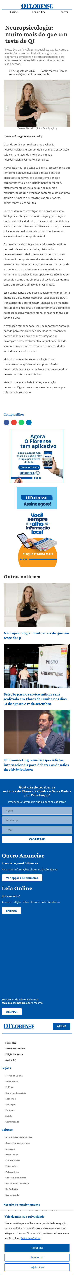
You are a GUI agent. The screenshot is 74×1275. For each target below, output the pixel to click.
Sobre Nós (10, 1042)
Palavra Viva (12, 1171)
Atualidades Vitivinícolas (18, 1137)
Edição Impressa (14, 1054)
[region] (37, 1243)
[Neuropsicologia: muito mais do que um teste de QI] (37, 605)
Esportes (10, 1110)
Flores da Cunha (14, 1075)
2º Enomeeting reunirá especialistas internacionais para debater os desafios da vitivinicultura (36, 765)
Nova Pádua (11, 1081)
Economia (10, 1098)
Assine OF (10, 1060)
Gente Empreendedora (17, 1143)
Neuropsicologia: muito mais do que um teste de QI (36, 635)
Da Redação (11, 1189)
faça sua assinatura (14, 1003)
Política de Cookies (30, 1238)
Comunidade (12, 1121)
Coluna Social (12, 1160)
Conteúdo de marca (15, 1177)
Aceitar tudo (37, 1247)
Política (9, 1087)
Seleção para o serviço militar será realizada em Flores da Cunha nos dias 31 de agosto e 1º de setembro (35, 699)
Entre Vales (11, 1166)
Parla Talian (11, 1154)
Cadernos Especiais (15, 1092)
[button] (6, 422)
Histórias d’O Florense (17, 1183)
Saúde (8, 1115)
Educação (10, 1104)
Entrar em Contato (15, 1048)
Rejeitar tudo (37, 1267)
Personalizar (37, 1257)
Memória (10, 1148)
